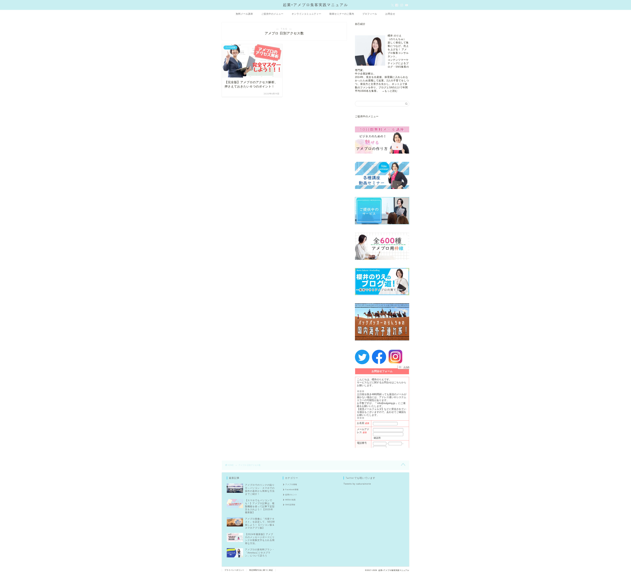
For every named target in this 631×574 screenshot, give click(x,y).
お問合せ (390, 13)
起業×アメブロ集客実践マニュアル (315, 4)
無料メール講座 (244, 13)
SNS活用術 (290, 505)
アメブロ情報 (291, 484)
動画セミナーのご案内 (341, 13)
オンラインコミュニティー (306, 13)
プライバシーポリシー (234, 570)
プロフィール (369, 13)
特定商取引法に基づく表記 (261, 570)
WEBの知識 (290, 500)
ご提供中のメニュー (272, 13)
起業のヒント (291, 495)
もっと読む (391, 90)
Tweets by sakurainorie (357, 484)
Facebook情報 (292, 489)
